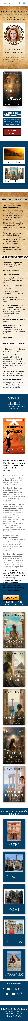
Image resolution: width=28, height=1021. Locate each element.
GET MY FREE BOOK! (11, 132)
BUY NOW (11, 597)
